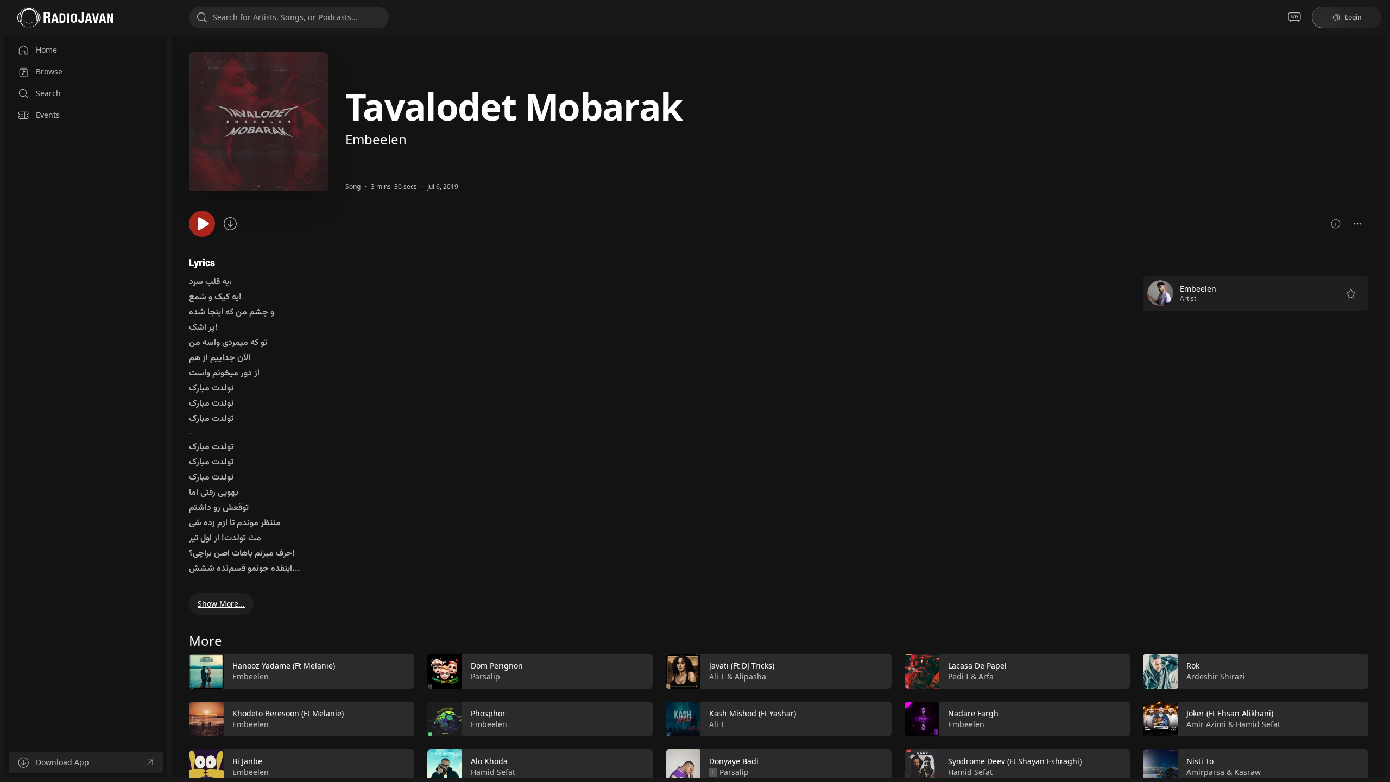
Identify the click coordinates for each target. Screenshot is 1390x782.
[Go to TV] (1294, 17)
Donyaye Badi (734, 761)
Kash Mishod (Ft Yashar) (752, 713)
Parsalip (485, 676)
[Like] (399, 671)
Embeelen (376, 139)
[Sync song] (230, 224)
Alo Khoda (489, 761)
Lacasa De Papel (977, 665)
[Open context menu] (1357, 224)
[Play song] (202, 224)
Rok (1192, 665)
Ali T (717, 676)
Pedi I (958, 676)
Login (1353, 17)
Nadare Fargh (973, 713)
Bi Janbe (247, 761)
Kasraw (1247, 772)
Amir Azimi (1206, 724)
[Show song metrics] (1336, 224)
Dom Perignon (497, 665)
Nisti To (1200, 761)
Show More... (221, 603)
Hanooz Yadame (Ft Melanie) (283, 665)
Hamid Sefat (493, 772)
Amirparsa (1205, 772)
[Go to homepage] (65, 17)
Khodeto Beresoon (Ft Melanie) (288, 713)
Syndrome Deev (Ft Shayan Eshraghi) (1015, 761)
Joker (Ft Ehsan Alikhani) (1229, 713)
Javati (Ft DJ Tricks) (741, 665)
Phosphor (488, 713)
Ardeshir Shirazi (1215, 676)
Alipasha (750, 676)
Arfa (986, 676)
